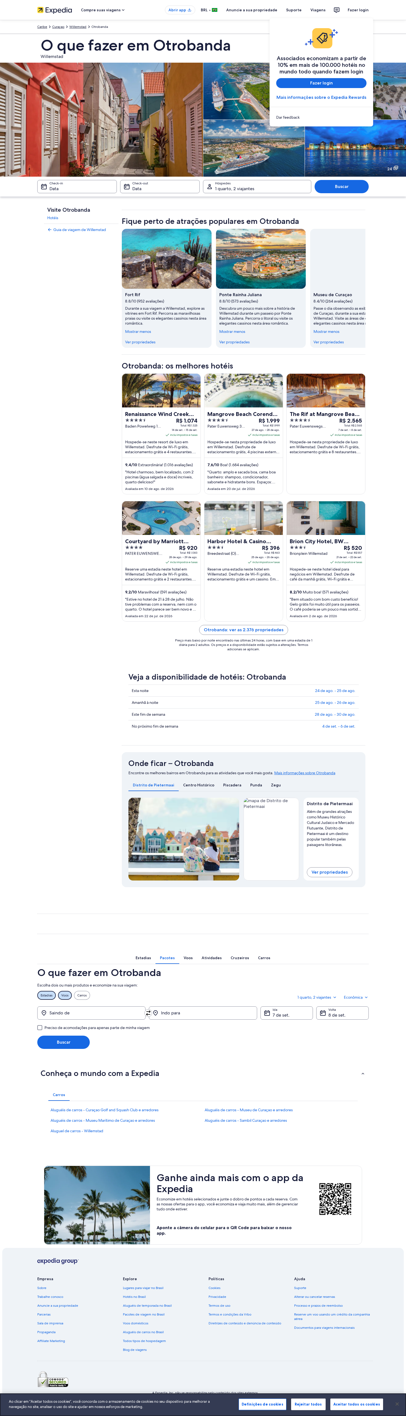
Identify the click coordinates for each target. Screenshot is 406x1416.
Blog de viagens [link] (135, 1350)
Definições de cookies (262, 1404)
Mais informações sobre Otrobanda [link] (304, 772)
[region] (203, 1404)
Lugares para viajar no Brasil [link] (143, 1288)
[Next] (232, 839)
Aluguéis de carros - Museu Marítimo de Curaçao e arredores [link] (103, 1120)
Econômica (353, 997)
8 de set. (337, 1015)
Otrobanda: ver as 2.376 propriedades (243, 629)
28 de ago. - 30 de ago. (335, 714)
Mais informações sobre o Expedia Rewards (321, 97)
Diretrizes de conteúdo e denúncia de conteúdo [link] (245, 1323)
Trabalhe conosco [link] (50, 1297)
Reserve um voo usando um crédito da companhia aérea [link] (332, 1316)
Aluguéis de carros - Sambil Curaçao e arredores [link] (246, 1120)
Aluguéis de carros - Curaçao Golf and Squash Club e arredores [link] (105, 1109)
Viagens (318, 9)
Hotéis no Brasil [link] (134, 1297)
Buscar (342, 186)
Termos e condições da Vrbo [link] (230, 1314)
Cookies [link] (214, 1288)
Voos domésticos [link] (135, 1323)
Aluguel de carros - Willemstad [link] (77, 1130)
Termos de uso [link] (219, 1305)
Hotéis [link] (52, 217)
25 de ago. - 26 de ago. (335, 702)
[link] (321, 117)
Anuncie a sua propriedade (251, 9)
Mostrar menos (138, 331)
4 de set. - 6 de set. (338, 726)
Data (54, 189)
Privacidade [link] (217, 1297)
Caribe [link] (42, 27)
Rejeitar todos (308, 1404)
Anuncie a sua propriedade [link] (57, 1305)
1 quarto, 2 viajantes (234, 189)
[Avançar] (365, 288)
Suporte (294, 9)
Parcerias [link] (44, 1314)
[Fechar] (397, 1404)
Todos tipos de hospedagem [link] (144, 1341)
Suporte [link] (300, 1288)
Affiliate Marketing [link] (51, 1341)
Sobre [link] (41, 1288)
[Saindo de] (91, 1013)
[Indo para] (203, 1013)
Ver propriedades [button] (330, 872)
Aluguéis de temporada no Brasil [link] (147, 1305)
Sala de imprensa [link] (50, 1323)
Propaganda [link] (46, 1332)
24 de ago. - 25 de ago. (335, 690)
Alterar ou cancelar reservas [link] (314, 1297)
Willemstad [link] (77, 27)
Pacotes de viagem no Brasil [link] (144, 1314)
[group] (331, 827)
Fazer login (358, 9)
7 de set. (281, 1015)
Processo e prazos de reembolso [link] (318, 1305)
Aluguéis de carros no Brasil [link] (143, 1332)
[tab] (153, 785)
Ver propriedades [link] (140, 342)
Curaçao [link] (58, 27)
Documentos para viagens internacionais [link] (324, 1327)
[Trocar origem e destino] (148, 1013)
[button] (203, 1073)
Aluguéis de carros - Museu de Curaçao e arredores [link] (249, 1109)
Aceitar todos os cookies (356, 1404)
